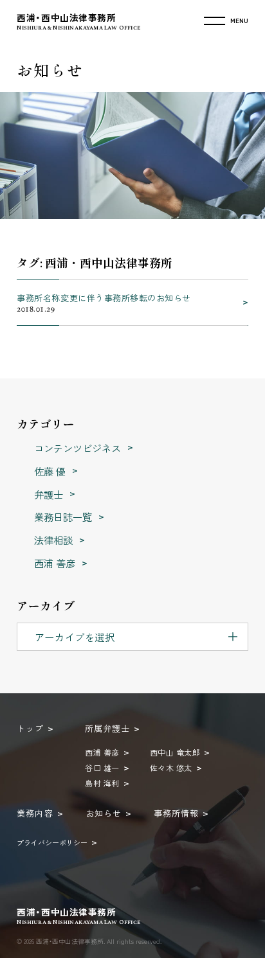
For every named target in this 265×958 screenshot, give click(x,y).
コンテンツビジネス (78, 448)
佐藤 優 (51, 471)
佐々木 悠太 (171, 767)
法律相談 (54, 540)
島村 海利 (102, 782)
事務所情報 (176, 813)
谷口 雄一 (102, 767)
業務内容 (35, 813)
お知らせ (104, 813)
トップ (30, 728)
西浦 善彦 (56, 563)
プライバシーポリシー (52, 842)
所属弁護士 (107, 728)
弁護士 (50, 494)
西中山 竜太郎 (175, 752)
